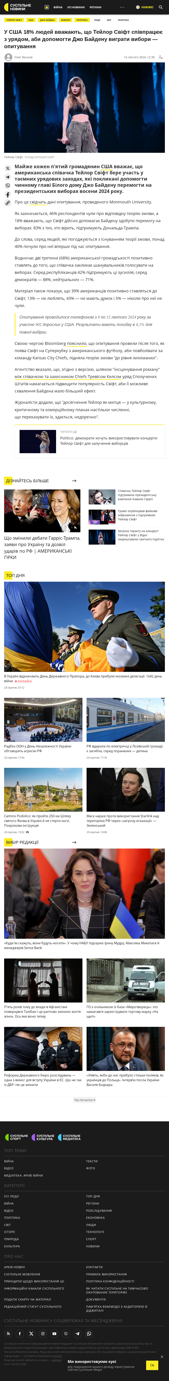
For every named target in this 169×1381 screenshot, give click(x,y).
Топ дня (93, 1196)
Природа (11, 1239)
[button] (7, 168)
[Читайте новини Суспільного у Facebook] (20, 1334)
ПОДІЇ (97, 20)
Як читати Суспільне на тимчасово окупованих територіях (117, 1290)
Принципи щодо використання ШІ (34, 1281)
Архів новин (14, 1267)
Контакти (94, 1267)
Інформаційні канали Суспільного (34, 1288)
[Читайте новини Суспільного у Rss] (8, 1334)
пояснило (76, 343)
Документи (96, 1299)
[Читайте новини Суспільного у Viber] (66, 1334)
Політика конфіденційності (110, 1281)
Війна (58, 7)
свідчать (38, 202)
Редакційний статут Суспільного (33, 1307)
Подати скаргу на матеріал (27, 1299)
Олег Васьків (23, 57)
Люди (91, 1225)
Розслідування (99, 1211)
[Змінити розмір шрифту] (161, 57)
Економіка (95, 1218)
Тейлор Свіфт (14, 20)
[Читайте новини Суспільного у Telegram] (77, 1334)
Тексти (92, 1161)
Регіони (95, 7)
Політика (12, 1218)
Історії (9, 1232)
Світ (7, 1225)
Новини (93, 1246)
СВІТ (109, 20)
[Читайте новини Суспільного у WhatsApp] (89, 1334)
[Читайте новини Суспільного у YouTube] (54, 1334)
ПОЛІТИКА (82, 20)
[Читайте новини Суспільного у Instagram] (43, 1334)
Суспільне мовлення (22, 1274)
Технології (95, 1232)
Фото (90, 1168)
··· (122, 7)
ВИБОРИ (65, 20)
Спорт (91, 1239)
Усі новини (76, 7)
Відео (9, 1168)
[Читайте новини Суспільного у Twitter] (31, 1334)
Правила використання (106, 1274)
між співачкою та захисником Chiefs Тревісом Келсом (68, 376)
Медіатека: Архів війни (23, 1175)
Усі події (11, 1196)
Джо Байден (47, 20)
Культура (12, 1246)
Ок (152, 1365)
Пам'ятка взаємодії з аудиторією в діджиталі (116, 1308)
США (30, 20)
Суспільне (60, 1356)
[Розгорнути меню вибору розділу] (46, 7)
